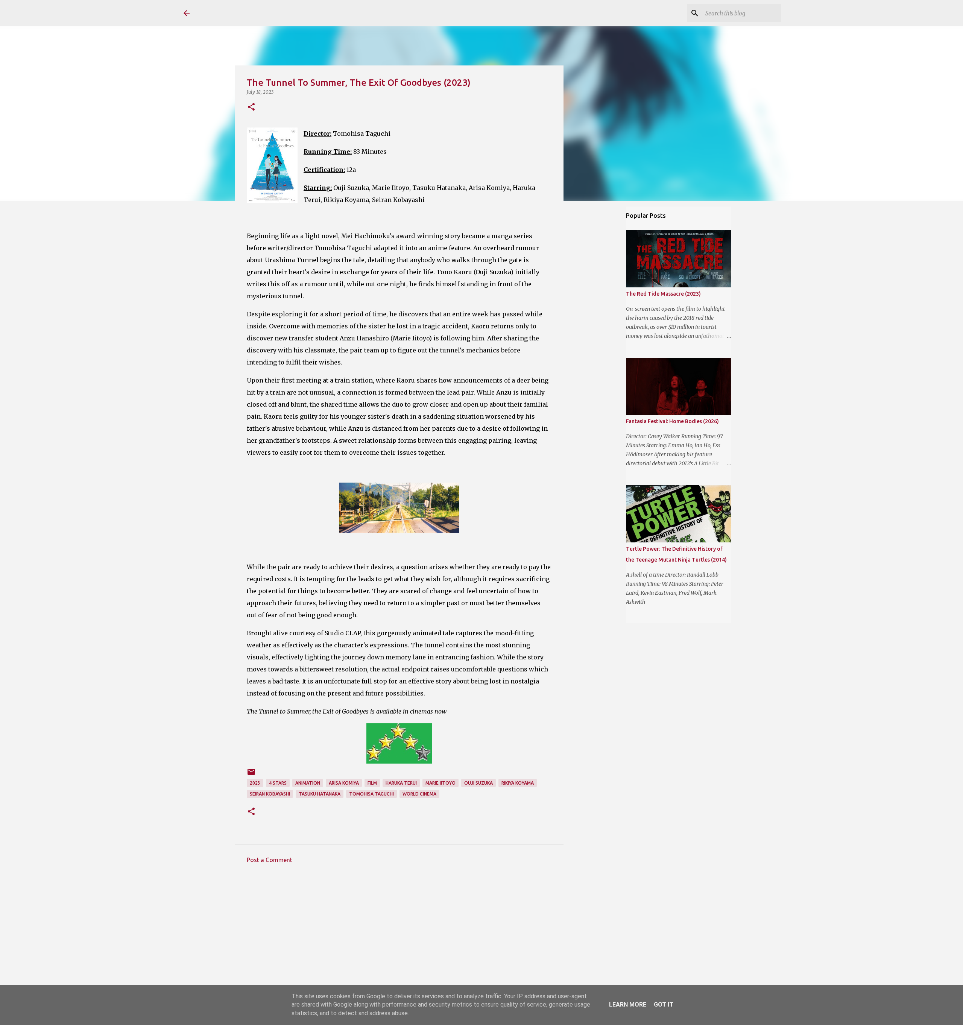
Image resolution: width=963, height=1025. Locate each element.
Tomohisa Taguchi (371, 793)
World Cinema (419, 793)
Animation (307, 783)
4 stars (278, 783)
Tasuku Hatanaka (319, 793)
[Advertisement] (399, 939)
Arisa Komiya (344, 783)
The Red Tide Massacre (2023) (663, 294)
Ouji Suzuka (478, 783)
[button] (251, 107)
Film (372, 783)
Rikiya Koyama (517, 783)
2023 (255, 783)
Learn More (627, 1004)
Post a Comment (269, 859)
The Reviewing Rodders (263, 13)
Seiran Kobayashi (270, 793)
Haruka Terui (401, 783)
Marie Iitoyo (440, 783)
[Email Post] (251, 774)
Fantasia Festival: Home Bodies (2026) (672, 421)
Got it (663, 1004)
